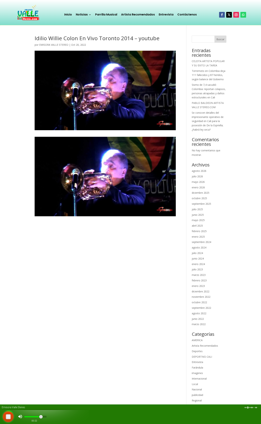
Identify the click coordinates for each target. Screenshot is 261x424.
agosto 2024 (199, 247)
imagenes (197, 373)
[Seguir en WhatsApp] (243, 15)
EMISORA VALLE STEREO (53, 44)
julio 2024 (197, 253)
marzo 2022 (199, 324)
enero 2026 (198, 187)
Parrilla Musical (106, 15)
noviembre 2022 (201, 296)
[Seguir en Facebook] (222, 15)
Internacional (199, 378)
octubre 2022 (199, 302)
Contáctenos (187, 15)
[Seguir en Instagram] (236, 15)
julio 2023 (197, 269)
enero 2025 (198, 236)
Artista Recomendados (138, 15)
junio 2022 (198, 318)
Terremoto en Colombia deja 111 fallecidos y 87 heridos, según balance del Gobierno (208, 75)
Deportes (197, 351)
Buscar (220, 39)
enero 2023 (198, 286)
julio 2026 (197, 176)
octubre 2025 (199, 198)
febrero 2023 (199, 280)
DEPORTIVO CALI (202, 356)
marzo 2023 (199, 275)
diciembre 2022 (200, 291)
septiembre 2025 (201, 203)
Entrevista (166, 15)
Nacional (197, 389)
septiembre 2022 (201, 307)
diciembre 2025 (200, 192)
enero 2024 (198, 264)
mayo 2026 (198, 182)
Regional (197, 400)
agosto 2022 (199, 313)
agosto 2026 (199, 171)
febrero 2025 (199, 231)
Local (195, 384)
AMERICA (197, 340)
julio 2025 (197, 209)
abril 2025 (197, 225)
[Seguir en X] (229, 15)
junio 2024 (198, 258)
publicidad (197, 395)
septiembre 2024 (201, 242)
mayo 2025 (198, 220)
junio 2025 (198, 214)
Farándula (197, 367)
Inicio (68, 15)
